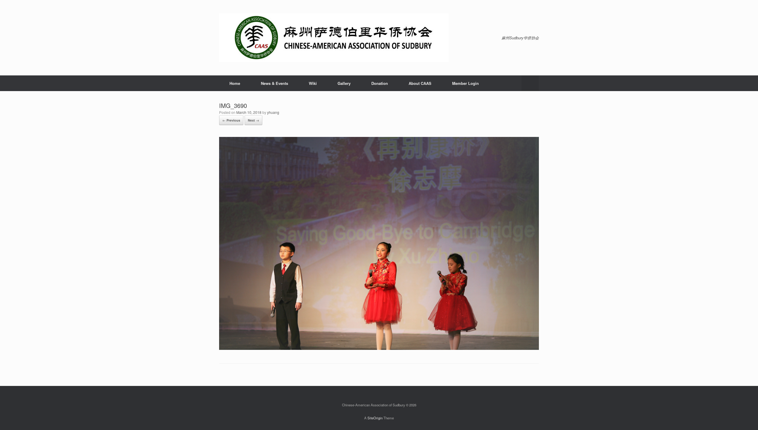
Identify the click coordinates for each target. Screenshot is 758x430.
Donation (379, 83)
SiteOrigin (375, 418)
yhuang (273, 112)
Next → (253, 120)
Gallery (344, 83)
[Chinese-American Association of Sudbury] (334, 37)
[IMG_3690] (379, 348)
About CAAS (420, 83)
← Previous (231, 120)
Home (234, 83)
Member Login (465, 83)
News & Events (274, 83)
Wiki (313, 83)
